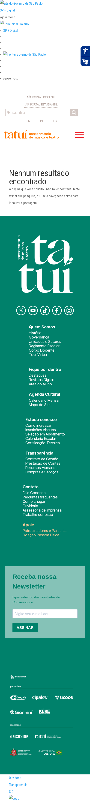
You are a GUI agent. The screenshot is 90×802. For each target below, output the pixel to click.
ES (55, 121)
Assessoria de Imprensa (42, 510)
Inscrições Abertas (40, 429)
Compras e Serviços (41, 472)
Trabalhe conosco (38, 514)
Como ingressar (38, 425)
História (35, 332)
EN (28, 121)
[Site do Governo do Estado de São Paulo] (21, 3)
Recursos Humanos (41, 467)
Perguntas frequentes (40, 497)
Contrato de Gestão (41, 459)
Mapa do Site (40, 404)
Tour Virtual (38, 354)
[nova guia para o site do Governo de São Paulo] (14, 24)
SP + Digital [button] (10, 30)
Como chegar (34, 501)
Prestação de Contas (42, 463)
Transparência (18, 785)
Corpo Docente (41, 350)
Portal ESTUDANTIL (44, 104)
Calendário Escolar (40, 438)
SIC (11, 791)
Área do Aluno (40, 384)
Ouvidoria (30, 505)
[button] (24, 54)
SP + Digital (7, 10)
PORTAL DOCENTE (44, 97)
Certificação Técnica (42, 443)
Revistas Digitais (42, 379)
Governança (39, 337)
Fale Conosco (34, 492)
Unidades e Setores (45, 341)
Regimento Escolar (44, 346)
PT (41, 121)
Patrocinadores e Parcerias (45, 530)
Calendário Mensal (44, 400)
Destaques (37, 375)
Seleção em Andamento (45, 434)
